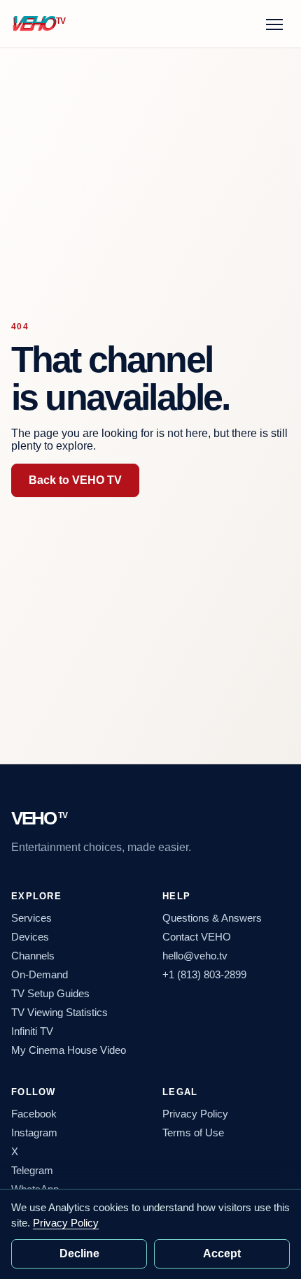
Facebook (34, 1114)
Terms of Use (193, 1132)
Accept (222, 1253)
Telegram (32, 1170)
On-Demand (39, 974)
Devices (30, 937)
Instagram (34, 1132)
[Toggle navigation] (274, 23)
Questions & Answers (212, 918)
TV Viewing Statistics (59, 1012)
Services (31, 918)
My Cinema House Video (68, 1050)
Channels (33, 956)
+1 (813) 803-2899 (204, 974)
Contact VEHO (196, 937)
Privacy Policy (195, 1114)
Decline (79, 1253)
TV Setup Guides (50, 993)
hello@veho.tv (194, 956)
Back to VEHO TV (75, 480)
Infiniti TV (32, 1031)
